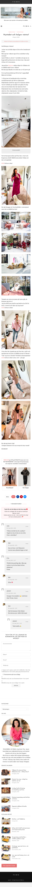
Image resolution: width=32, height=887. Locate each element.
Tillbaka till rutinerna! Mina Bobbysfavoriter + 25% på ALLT (20, 771)
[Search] (30, 26)
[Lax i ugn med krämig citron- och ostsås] (5, 857)
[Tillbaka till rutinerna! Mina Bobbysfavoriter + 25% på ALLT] (5, 772)
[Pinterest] (26, 26)
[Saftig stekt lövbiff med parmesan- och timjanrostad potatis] (5, 830)
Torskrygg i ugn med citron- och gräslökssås (20, 847)
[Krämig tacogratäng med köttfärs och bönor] (5, 800)
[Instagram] (14, 1)
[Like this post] (14, 496)
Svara (27, 526)
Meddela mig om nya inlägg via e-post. (13, 683)
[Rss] (28, 26)
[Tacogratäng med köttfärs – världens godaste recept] (5, 839)
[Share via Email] (24, 496)
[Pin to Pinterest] (21, 496)
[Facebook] (23, 26)
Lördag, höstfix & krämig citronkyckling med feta (18, 789)
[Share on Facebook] (17, 496)
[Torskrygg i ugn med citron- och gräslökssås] (5, 848)
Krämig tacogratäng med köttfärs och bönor (21, 798)
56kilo (14, 749)
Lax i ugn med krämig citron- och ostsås (20, 856)
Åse (9, 543)
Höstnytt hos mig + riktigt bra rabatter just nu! (19, 780)
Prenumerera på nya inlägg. (11, 674)
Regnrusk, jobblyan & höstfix (19, 806)
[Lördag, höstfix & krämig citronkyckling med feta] (5, 791)
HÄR (2, 163)
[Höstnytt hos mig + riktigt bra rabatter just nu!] (5, 781)
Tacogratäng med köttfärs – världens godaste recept (19, 838)
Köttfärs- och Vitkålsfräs (18, 819)
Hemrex (10, 65)
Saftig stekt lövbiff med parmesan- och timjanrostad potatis (21, 829)
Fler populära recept (9, 865)
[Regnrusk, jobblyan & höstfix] (5, 809)
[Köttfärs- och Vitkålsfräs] (5, 821)
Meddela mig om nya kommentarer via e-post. (15, 678)
